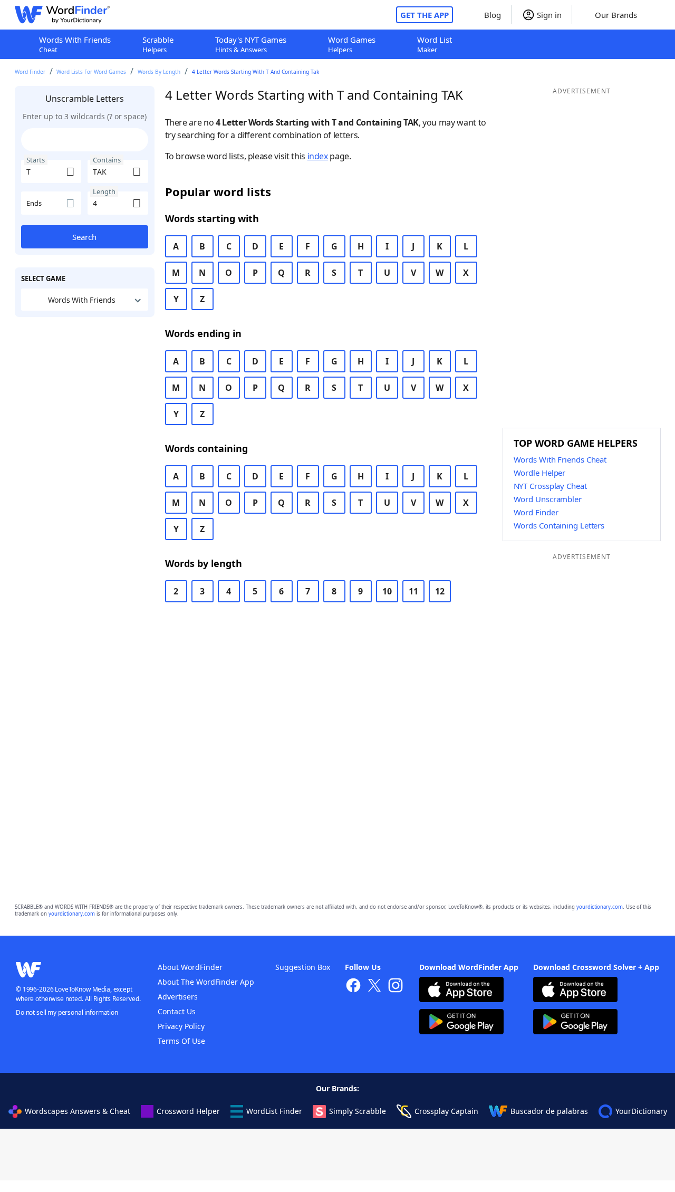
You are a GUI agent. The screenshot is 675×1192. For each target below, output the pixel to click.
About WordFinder (190, 967)
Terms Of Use (181, 1041)
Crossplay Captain (446, 1111)
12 (440, 591)
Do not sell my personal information (67, 1012)
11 (413, 591)
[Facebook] (353, 986)
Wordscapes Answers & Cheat (77, 1111)
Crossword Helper (188, 1111)
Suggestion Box (302, 967)
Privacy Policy (181, 1026)
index (317, 156)
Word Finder (30, 72)
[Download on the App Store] (461, 991)
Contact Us (177, 1011)
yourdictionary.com (599, 906)
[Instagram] (395, 986)
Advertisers (178, 997)
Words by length (159, 72)
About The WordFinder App (206, 982)
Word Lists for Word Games (91, 72)
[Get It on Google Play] (461, 1023)
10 (387, 591)
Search (84, 237)
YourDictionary (641, 1111)
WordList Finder (274, 1111)
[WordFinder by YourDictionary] (62, 15)
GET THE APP (424, 14)
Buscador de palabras (549, 1111)
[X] (374, 986)
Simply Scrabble (357, 1111)
